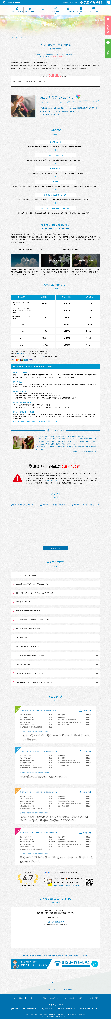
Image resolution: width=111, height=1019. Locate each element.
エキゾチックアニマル (22, 353)
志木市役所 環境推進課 (55, 922)
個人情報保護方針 (68, 989)
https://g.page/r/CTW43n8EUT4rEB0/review (66, 885)
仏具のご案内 (47, 989)
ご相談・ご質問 (94, 998)
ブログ (39, 989)
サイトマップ (57, 989)
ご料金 (44, 998)
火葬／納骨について (33, 998)
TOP (12, 37)
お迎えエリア (18, 37)
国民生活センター (52, 480)
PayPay (42, 356)
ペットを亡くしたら (69, 998)
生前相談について (54, 998)
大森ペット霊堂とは (18, 998)
